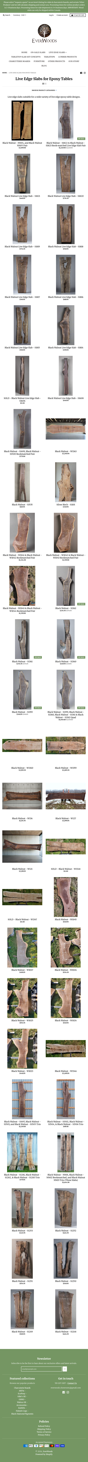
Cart (79, 15)
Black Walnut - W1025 (22, 1020)
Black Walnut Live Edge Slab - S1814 (65, 347)
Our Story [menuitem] (74, 61)
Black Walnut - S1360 (65, 661)
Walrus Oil (21, 1402)
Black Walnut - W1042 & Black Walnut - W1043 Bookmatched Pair (65, 556)
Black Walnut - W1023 (22, 1071)
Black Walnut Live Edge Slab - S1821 (22, 196)
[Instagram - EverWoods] (85, 73)
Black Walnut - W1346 (66, 1071)
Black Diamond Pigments (22, 1414)
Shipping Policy (44, 1429)
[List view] (45, 83)
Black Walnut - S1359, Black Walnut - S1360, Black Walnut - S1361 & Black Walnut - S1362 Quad (66, 715)
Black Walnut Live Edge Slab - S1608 (66, 398)
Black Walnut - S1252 (65, 1230)
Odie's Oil (22, 1396)
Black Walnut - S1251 (22, 1281)
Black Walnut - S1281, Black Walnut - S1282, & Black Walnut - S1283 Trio (22, 1176)
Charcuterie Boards (22, 1388)
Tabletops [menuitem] (49, 57)
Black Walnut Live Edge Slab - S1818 (65, 246)
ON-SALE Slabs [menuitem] (38, 52)
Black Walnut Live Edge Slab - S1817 (22, 297)
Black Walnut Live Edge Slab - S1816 (65, 297)
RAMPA (21, 1408)
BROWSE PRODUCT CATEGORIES (43, 90)
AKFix (21, 1391)
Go (65, 1369)
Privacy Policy (44, 1435)
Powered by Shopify (44, 1454)
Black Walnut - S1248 (65, 1331)
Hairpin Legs (21, 1411)
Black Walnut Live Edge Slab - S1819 (22, 246)
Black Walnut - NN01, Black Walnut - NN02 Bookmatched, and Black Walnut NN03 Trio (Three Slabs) (66, 1177)
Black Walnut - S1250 (65, 1281)
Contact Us (72, 1383)
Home (4, 73)
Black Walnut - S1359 (22, 712)
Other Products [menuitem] (56, 61)
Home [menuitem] (24, 52)
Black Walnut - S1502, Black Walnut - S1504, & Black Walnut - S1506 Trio (65, 1123)
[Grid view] (43, 83)
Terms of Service (44, 1432)
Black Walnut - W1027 (22, 970)
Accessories (21, 1405)
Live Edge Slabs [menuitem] (57, 52)
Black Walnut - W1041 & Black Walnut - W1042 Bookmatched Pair (22, 556)
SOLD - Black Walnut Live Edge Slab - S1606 (22, 399)
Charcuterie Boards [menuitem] (19, 61)
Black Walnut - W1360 (22, 768)
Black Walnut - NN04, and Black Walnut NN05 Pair (22, 144)
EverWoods (48, 1451)
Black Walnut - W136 (22, 818)
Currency (16, 15)
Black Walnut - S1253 (22, 1230)
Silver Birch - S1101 (65, 504)
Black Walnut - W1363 (66, 451)
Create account (62, 15)
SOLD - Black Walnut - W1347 (22, 919)
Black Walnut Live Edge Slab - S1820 (66, 196)
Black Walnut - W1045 (66, 919)
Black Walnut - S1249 (22, 1331)
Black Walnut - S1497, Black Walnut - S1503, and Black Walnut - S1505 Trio (22, 1123)
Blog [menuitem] (44, 66)
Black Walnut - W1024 (66, 1020)
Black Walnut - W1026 (66, 970)
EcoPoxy (21, 1394)
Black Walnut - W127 (65, 818)
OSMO (21, 1399)
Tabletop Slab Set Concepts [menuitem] (26, 57)
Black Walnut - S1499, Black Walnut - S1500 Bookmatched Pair (22, 452)
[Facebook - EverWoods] (81, 73)
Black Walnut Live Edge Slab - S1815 (22, 347)
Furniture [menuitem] (39, 61)
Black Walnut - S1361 (22, 661)
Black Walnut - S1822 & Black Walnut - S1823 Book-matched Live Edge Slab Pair (66, 144)
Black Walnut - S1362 (65, 608)
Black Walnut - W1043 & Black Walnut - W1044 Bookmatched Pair (22, 609)
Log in (51, 15)
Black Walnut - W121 (22, 869)
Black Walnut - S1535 (22, 504)
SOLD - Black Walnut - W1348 (65, 869)
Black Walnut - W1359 (66, 768)
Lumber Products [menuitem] (67, 57)
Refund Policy (44, 1426)
